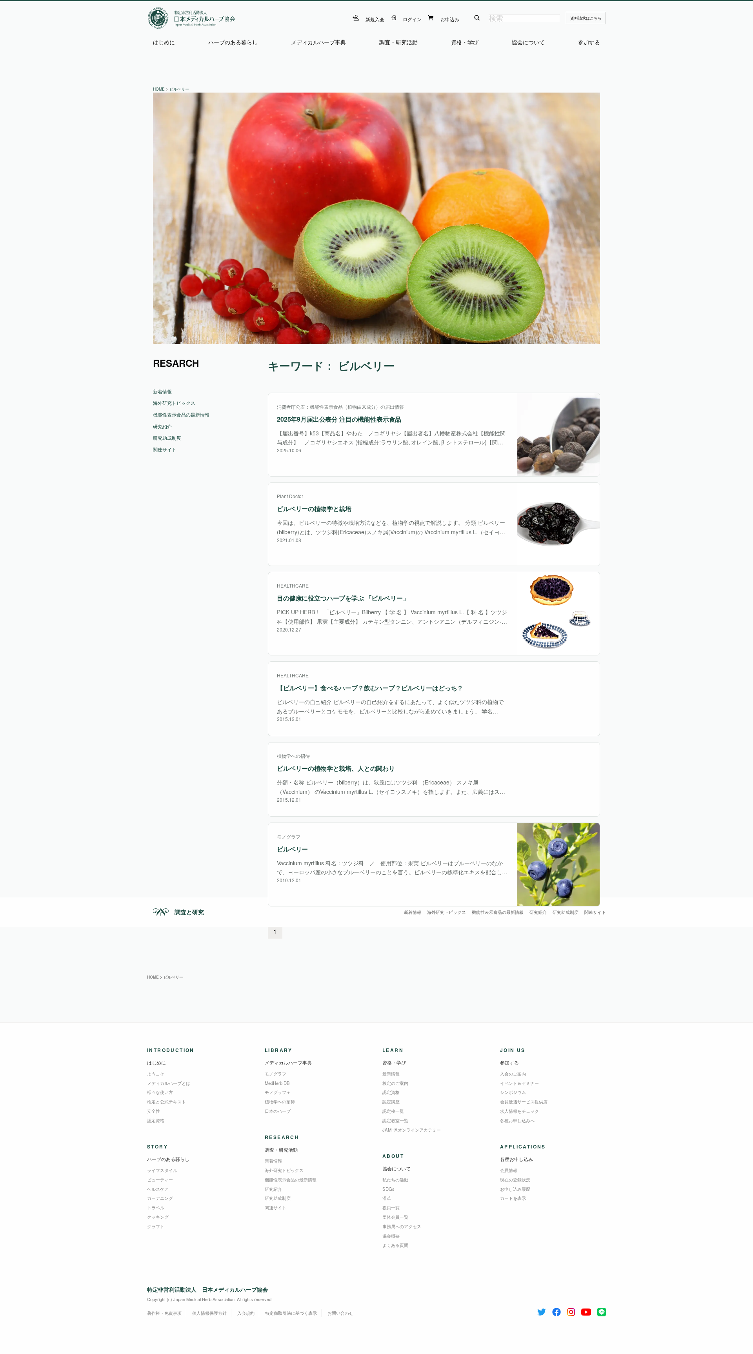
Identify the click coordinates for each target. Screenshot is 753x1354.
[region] (376, 218)
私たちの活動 (395, 1179)
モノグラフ (275, 1073)
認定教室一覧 (395, 1120)
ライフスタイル (162, 1170)
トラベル (155, 1207)
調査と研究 (189, 912)
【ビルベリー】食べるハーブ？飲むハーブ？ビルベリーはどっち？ (370, 687)
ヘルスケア (158, 1189)
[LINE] (601, 1310)
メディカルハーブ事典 (318, 42)
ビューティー (160, 1179)
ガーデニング (160, 1198)
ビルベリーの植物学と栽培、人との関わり (336, 768)
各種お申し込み (516, 1159)
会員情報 (508, 1170)
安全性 (153, 1111)
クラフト (155, 1226)
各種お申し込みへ (517, 1120)
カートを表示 (513, 1198)
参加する (589, 42)
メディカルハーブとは (168, 1083)
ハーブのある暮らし (233, 42)
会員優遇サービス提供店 (523, 1101)
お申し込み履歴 (515, 1189)
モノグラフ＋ (278, 1092)
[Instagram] (571, 1310)
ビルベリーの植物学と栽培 (314, 508)
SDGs (388, 1189)
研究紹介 (538, 912)
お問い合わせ (340, 1313)
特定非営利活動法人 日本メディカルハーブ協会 (207, 1289)
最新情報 (391, 1073)
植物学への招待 (280, 1101)
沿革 (386, 1198)
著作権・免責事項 (164, 1313)
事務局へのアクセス (401, 1226)
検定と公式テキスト (166, 1101)
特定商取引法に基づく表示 (291, 1313)
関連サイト (595, 912)
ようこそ (155, 1073)
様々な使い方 (160, 1092)
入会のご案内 (513, 1073)
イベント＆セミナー (519, 1083)
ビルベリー (292, 849)
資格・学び (464, 42)
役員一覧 (391, 1207)
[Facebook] (556, 1310)
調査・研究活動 (398, 42)
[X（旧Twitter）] (541, 1310)
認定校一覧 (393, 1111)
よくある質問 (395, 1245)
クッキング (158, 1217)
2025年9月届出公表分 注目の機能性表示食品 (339, 419)
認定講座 (391, 1101)
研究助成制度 (565, 912)
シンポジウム (513, 1092)
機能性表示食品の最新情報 (498, 912)
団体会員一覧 (395, 1217)
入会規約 (246, 1313)
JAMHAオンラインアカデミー (411, 1130)
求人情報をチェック (519, 1111)
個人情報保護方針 (209, 1313)
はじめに (164, 42)
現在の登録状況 (515, 1179)
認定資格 (155, 1120)
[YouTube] (586, 1310)
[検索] (477, 18)
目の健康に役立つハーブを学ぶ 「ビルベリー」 (343, 597)
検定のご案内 (395, 1083)
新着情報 (412, 912)
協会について (528, 42)
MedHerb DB (277, 1083)
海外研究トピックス (446, 912)
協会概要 (391, 1235)
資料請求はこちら (586, 18)
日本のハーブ (278, 1111)
